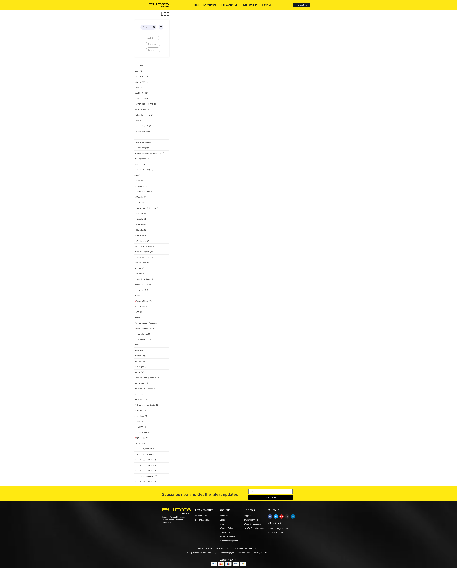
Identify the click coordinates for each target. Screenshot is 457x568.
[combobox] (152, 38)
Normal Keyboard (142, 285)
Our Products (209, 5)
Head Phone (140, 400)
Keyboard (140, 274)
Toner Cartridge (141, 148)
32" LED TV (142, 438)
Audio (138, 181)
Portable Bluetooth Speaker (146, 208)
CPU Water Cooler (142, 77)
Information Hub (229, 5)
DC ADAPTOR (141, 82)
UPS (137, 317)
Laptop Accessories (145, 328)
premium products (143, 131)
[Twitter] (276, 516)
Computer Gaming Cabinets (146, 378)
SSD (137, 175)
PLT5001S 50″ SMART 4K (145, 460)
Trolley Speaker (141, 241)
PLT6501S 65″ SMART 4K (145, 471)
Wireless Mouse (144, 301)
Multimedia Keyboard (143, 279)
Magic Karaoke (141, 109)
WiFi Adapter (140, 367)
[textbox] (150, 38)
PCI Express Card (142, 339)
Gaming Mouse (141, 383)
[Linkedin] (293, 516)
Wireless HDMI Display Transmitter (149, 153)
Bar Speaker (140, 186)
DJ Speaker (140, 197)
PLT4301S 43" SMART (144, 449)
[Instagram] (287, 516)
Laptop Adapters (142, 334)
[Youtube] (281, 516)
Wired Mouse (140, 306)
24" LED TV (140, 427)
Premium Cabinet (142, 263)
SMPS (138, 312)
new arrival (140, 410)
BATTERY (139, 66)
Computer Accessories (145, 246)
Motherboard (141, 290)
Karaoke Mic (140, 202)
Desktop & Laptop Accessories (148, 323)
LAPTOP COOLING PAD (145, 104)
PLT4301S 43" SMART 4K (145, 454)
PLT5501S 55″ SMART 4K (145, 465)
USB (137, 345)
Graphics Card (141, 93)
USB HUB (139, 350)
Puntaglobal (251, 548)
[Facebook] (270, 516)
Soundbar (139, 137)
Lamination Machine (143, 98)
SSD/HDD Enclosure (143, 142)
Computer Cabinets (143, 252)
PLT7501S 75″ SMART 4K (145, 476)
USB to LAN (140, 356)
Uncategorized (141, 159)
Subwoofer (140, 213)
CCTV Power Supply (143, 170)
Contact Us (265, 5)
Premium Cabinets (142, 126)
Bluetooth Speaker (143, 192)
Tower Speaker (142, 235)
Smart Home (140, 416)
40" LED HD (140, 443)
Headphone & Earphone (145, 389)
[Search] (154, 27)
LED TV (139, 421)
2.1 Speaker (140, 219)
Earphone (139, 394)
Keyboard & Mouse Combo (146, 405)
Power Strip (140, 120)
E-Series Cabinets (143, 88)
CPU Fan (139, 268)
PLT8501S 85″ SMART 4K (145, 482)
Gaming (139, 372)
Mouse (138, 296)
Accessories (140, 164)
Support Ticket (250, 5)
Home (196, 5)
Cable (138, 71)
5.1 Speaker (140, 230)
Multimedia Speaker (143, 115)
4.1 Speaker (140, 224)
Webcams (139, 361)
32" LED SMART (141, 432)
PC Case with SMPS (143, 257)
